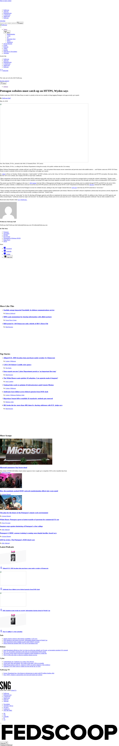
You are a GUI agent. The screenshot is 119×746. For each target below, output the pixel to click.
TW (4, 715)
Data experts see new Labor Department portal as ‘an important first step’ (29, 371)
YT (4, 719)
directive (91, 184)
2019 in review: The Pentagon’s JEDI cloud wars (17, 540)
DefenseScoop (7, 13)
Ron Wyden (6, 236)
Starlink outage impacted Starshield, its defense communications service (28, 310)
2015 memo (33, 183)
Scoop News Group (10, 320)
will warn (74, 187)
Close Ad (3, 743)
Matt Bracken (9, 327)
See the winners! (4, 81)
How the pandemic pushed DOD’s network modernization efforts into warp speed (29, 491)
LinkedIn (6, 716)
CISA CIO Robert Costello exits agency (17, 365)
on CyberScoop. (22, 199)
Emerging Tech (11, 39)
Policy (8, 40)
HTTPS (5, 235)
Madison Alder (20, 395)
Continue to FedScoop (6, 745)
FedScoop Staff (6, 98)
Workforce (10, 42)
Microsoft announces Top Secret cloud (13, 467)
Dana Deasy (6, 240)
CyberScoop (6, 14)
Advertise (2, 21)
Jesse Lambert (9, 381)
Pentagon (6, 232)
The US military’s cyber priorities (12, 631)
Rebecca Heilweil (10, 313)
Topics (5, 29)
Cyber (8, 36)
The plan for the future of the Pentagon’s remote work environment (24, 513)
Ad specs (6, 707)
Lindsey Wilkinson (10, 361)
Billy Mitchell (6, 529)
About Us (13, 690)
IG (4, 718)
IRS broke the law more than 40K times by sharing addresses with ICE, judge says (32, 405)
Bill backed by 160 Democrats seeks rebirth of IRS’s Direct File (25, 324)
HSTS (5, 241)
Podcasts (5, 47)
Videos (5, 48)
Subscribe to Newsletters (10, 51)
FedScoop (6, 10)
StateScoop (6, 16)
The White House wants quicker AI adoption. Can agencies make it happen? (30, 378)
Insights (5, 50)
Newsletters (6, 704)
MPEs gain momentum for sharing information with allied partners (27, 317)
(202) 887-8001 (7, 710)
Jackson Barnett (6, 494)
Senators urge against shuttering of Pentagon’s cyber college (21, 526)
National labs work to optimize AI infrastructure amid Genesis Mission (28, 385)
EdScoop (6, 18)
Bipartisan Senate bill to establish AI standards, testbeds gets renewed (28, 398)
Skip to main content (5, 0)
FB (4, 713)
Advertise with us (8, 705)
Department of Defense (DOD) (12, 238)
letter (3, 174)
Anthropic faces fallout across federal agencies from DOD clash (25, 392)
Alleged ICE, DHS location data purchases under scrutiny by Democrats (29, 358)
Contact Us (6, 709)
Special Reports (7, 43)
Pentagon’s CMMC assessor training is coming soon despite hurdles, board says (28, 533)
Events (5, 45)
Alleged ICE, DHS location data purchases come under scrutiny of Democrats (25, 568)
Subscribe (5, 70)
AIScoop (5, 11)
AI (7, 37)
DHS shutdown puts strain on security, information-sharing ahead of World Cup (26, 610)
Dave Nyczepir (6, 472)
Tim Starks (8, 368)
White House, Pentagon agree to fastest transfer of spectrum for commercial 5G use (29, 519)
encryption (6, 233)
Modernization (11, 34)
